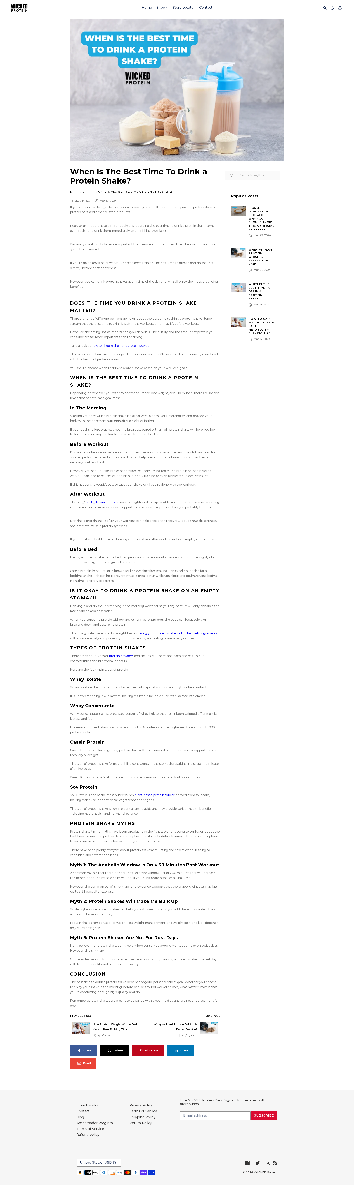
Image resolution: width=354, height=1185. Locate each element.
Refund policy (88, 1135)
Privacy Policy (141, 1105)
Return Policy (141, 1123)
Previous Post (80, 1016)
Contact (83, 1111)
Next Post (212, 1016)
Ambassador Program (95, 1123)
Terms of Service (90, 1129)
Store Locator (87, 1105)
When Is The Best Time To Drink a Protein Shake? (135, 192)
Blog (80, 1117)
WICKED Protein (265, 1172)
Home (74, 192)
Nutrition (89, 192)
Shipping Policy (142, 1117)
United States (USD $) (98, 1163)
